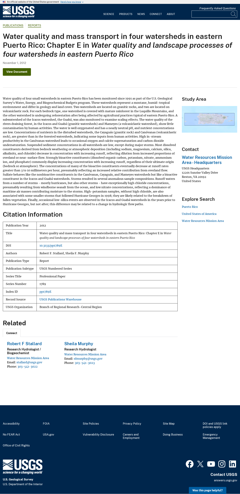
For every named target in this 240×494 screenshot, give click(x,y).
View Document (16, 71)
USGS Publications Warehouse (61, 299)
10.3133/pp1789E (51, 245)
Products (125, 14)
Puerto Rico (190, 207)
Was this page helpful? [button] (207, 490)
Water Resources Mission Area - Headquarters (207, 160)
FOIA (46, 423)
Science (108, 14)
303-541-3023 (85, 363)
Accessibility (11, 423)
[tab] (12, 333)
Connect (156, 14)
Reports (34, 25)
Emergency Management (211, 436)
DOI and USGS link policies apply (215, 425)
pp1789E (45, 291)
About (171, 14)
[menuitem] (109, 12)
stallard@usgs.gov (29, 362)
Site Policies (91, 423)
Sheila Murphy (78, 343)
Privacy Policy (132, 423)
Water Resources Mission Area (28, 358)
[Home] (18, 17)
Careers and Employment (131, 436)
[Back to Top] (227, 481)
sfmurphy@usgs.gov (88, 358)
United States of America (199, 214)
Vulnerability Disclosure (98, 434)
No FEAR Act (11, 434)
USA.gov (48, 434)
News (141, 14)
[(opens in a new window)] (189, 463)
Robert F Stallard (24, 343)
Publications (13, 25)
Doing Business (173, 434)
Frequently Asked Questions (217, 8)
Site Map (169, 423)
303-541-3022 (28, 366)
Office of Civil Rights (16, 445)
